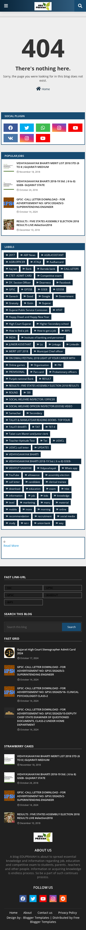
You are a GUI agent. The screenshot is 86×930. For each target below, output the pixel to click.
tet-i (26, 523)
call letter (14, 482)
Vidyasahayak (48, 468)
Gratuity (13, 303)
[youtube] (75, 128)
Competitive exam (51, 275)
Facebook (65, 282)
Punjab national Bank (21, 379)
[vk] (11, 138)
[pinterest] (57, 552)
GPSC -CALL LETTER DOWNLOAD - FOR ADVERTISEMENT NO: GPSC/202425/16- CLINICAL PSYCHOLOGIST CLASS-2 (48, 692)
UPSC (49, 588)
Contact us (45, 913)
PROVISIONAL (17, 372)
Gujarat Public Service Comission (28, 310)
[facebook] (11, 128)
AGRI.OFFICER (17, 262)
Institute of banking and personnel (44, 337)
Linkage (56, 344)
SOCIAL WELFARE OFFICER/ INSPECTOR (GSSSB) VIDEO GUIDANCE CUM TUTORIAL (39, 406)
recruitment (45, 516)
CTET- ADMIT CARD (20, 275)
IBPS (67, 330)
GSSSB (60, 289)
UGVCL (60, 440)
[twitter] (27, 128)
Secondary (36, 413)
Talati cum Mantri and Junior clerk (28, 434)
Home (45, 89)
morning (46, 509)
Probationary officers (64, 372)
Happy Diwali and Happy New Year (29, 317)
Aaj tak (13, 269)
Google (46, 296)
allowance (34, 475)
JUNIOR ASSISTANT (20, 344)
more (29, 509)
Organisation (41, 365)
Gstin (30, 303)
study (12, 523)
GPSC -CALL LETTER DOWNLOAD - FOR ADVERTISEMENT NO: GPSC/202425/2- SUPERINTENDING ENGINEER (40, 203)
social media (67, 516)
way (61, 523)
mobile (13, 509)
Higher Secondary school (54, 324)
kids (46, 495)
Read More (11, 546)
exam (52, 489)
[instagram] (59, 128)
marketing (29, 502)
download (14, 489)
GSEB (44, 289)
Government (66, 296)
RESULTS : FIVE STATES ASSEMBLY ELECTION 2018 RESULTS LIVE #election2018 (47, 223)
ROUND (13, 392)
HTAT (59, 310)
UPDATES (43, 447)
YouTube (14, 475)
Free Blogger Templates (55, 920)
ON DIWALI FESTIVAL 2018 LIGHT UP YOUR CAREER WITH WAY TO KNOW (40, 358)
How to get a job (46, 330)
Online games (17, 365)
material (64, 502)
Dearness (45, 282)
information (16, 495)
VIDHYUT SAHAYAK (20, 468)
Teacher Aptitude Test (22, 440)
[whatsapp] (43, 128)
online (62, 509)
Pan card (38, 372)
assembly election (58, 475)
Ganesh (13, 296)
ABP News (29, 255)
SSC (9, 588)
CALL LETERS (71, 269)
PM (59, 365)
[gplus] (27, 552)
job (33, 495)
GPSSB (28, 289)
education (34, 489)
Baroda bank (47, 269)
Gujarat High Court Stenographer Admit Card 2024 (46, 651)
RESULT (46, 379)
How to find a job (18, 330)
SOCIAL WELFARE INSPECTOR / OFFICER (32, 399)
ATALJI (37, 262)
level (11, 502)
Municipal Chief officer (50, 351)
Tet (45, 440)
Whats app (71, 468)
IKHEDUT (52, 595)
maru (47, 502)
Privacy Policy (67, 913)
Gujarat (46, 303)
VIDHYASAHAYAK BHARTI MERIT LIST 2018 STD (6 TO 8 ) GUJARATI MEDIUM (47, 165)
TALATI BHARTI (18, 427)
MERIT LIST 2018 (18, 351)
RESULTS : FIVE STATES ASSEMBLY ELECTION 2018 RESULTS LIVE (42, 386)
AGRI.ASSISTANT (54, 255)
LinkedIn (74, 344)
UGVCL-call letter (19, 447)
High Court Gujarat (20, 324)
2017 (12, 255)
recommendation (19, 516)
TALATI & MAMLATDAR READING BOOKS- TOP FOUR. (39, 420)
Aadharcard (56, 262)
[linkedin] (37, 552)
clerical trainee (57, 482)
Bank (29, 269)
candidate (34, 482)
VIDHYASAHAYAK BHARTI (24, 454)
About (27, 913)
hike (66, 489)
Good (30, 296)
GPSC (12, 289)
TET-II (52, 427)
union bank (43, 523)
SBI (28, 392)
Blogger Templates (36, 918)
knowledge (63, 495)
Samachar (15, 413)
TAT (37, 427)
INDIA (12, 337)
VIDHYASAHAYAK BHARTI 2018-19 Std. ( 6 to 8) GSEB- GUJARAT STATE (45, 183)
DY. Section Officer (20, 282)
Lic (41, 344)
